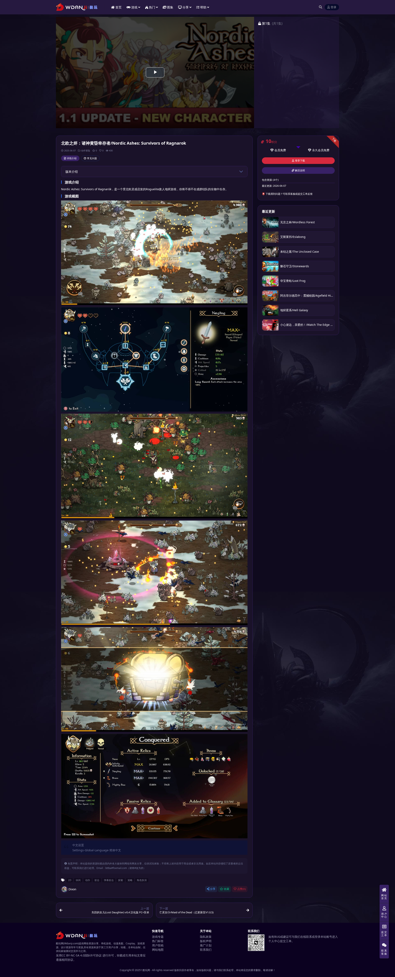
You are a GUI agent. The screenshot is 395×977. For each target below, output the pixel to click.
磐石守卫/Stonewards (294, 266)
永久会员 (318, 150)
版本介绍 (71, 171)
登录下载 (300, 160)
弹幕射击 (109, 880)
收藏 (226, 889)
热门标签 (158, 941)
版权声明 (205, 941)
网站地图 (158, 950)
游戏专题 (158, 937)
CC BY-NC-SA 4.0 (73, 955)
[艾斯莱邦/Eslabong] (270, 237)
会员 (277, 150)
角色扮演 (142, 880)
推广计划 (205, 945)
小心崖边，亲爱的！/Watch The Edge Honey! (310, 325)
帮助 (203, 7)
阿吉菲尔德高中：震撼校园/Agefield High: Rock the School (319, 295)
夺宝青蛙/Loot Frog (293, 281)
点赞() (241, 889)
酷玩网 (146, 970)
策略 (130, 880)
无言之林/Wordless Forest (297, 222)
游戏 (134, 7)
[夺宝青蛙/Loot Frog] (270, 280)
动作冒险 (85, 150)
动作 (87, 880)
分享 (212, 889)
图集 (170, 7)
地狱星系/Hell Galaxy (294, 310)
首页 (118, 7)
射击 (96, 880)
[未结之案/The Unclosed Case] (270, 251)
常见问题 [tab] (92, 158)
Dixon (72, 889)
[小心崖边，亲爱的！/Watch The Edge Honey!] (270, 324)
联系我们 (205, 950)
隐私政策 (205, 937)
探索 (120, 880)
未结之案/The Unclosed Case (299, 251)
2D (69, 880)
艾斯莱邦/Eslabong (293, 237)
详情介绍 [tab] (72, 158)
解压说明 (300, 170)
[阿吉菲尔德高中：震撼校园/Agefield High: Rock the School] (270, 295)
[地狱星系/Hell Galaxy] (270, 310)
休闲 (78, 880)
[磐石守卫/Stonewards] (270, 266)
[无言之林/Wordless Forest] (270, 222)
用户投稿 (158, 945)
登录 (333, 7)
